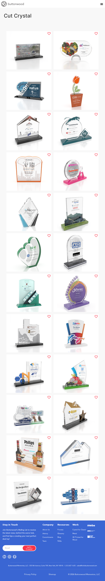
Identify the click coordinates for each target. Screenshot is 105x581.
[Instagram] (9, 556)
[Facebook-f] (14, 556)
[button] (101, 4)
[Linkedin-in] (4, 556)
